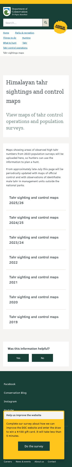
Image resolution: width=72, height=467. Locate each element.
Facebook (9, 384)
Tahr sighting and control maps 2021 (34, 279)
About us (39, 461)
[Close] (60, 415)
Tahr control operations (15, 47)
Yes (18, 358)
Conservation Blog (15, 392)
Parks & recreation (24, 32)
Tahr (24, 42)
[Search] (45, 23)
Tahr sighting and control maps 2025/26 (34, 200)
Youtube (9, 410)
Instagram (10, 401)
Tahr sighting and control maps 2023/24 (34, 240)
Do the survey (34, 446)
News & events (23, 461)
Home (6, 32)
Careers (8, 461)
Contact (52, 461)
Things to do (9, 37)
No (42, 358)
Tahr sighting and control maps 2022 (34, 260)
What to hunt (9, 42)
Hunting (26, 37)
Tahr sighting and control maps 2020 (34, 299)
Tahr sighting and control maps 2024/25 (34, 220)
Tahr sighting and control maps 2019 (34, 319)
